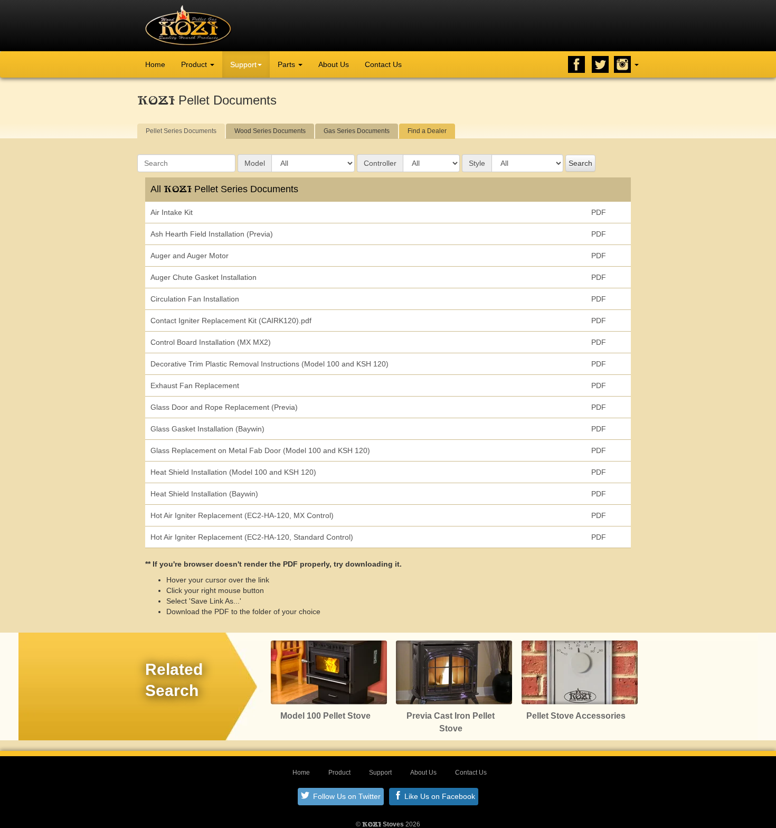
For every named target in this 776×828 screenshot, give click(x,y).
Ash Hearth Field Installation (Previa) (211, 234)
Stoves (383, 824)
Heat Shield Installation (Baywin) (204, 494)
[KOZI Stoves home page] (188, 25)
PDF (598, 212)
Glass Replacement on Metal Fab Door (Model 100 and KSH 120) (260, 450)
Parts (287, 64)
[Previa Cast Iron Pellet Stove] (454, 671)
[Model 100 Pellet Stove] (329, 671)
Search (580, 163)
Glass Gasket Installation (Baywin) (207, 429)
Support (243, 64)
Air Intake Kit (171, 212)
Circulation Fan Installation (194, 299)
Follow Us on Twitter (346, 796)
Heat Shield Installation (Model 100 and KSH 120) (233, 472)
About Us (333, 64)
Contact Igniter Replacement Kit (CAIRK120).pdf (230, 320)
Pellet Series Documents (181, 131)
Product (195, 64)
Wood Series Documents (270, 131)
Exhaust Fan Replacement (194, 385)
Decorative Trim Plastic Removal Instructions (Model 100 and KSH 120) (269, 364)
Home (155, 64)
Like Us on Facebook (438, 796)
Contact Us (383, 64)
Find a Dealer (427, 131)
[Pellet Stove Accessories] (580, 671)
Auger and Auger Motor (189, 255)
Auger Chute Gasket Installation (203, 277)
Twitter (600, 64)
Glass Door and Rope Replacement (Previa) (224, 407)
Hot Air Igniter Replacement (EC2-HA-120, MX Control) (242, 515)
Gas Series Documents (357, 131)
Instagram (622, 64)
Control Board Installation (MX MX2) (210, 342)
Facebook (576, 64)
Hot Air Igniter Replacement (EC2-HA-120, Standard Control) (251, 537)
